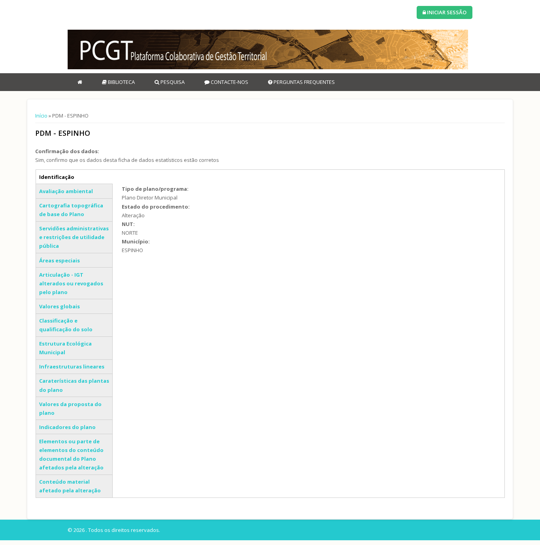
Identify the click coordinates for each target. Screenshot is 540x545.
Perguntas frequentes (303, 81)
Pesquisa (172, 81)
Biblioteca (121, 81)
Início (41, 115)
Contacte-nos (229, 81)
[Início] (268, 49)
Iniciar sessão (446, 12)
